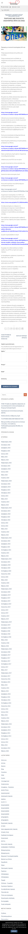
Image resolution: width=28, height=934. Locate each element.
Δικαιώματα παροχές (17, 14)
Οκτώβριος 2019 (5, 601)
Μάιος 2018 (4, 640)
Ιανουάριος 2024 (5, 484)
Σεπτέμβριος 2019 (6, 604)
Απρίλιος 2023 (5, 502)
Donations (4, 772)
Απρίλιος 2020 (5, 583)
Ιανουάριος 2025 (5, 465)
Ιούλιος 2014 (4, 709)
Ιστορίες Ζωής (5, 832)
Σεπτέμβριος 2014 (6, 703)
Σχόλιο (3, 351)
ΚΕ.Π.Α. (3, 841)
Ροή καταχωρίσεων (6, 916)
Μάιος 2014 (4, 715)
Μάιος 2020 (4, 580)
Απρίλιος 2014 (5, 718)
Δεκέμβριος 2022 (5, 514)
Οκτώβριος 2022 (5, 520)
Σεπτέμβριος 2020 (6, 571)
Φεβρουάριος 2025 (6, 462)
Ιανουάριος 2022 (5, 541)
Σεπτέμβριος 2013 (6, 736)
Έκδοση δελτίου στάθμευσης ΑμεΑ (10, 415)
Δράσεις (3, 799)
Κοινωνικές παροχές (17, 15)
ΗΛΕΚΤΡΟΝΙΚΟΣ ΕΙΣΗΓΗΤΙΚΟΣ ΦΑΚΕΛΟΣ (6, 336)
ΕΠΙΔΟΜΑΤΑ (8, 15)
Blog (2, 769)
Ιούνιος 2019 (4, 613)
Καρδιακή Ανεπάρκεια (7, 835)
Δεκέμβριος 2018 (5, 628)
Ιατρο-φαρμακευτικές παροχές (9, 829)
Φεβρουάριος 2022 (6, 538)
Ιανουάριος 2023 (5, 511)
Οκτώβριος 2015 (5, 682)
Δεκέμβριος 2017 (5, 655)
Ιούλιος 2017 (4, 667)
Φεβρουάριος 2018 (6, 649)
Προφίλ (3, 880)
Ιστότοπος (4, 378)
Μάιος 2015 (4, 685)
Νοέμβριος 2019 (5, 598)
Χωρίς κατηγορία (5, 904)
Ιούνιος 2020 (4, 577)
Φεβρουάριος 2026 (6, 441)
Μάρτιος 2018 (5, 646)
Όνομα (3, 364)
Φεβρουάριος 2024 (6, 481)
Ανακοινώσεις (8, 14)
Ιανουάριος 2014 (5, 727)
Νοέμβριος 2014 (5, 697)
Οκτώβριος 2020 (5, 568)
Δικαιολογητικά (5, 793)
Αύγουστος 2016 (5, 679)
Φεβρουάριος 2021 (6, 559)
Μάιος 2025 (4, 456)
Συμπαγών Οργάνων (7, 886)
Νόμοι (3, 865)
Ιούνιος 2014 (4, 712)
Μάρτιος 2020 (5, 586)
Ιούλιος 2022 (4, 523)
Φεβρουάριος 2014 (6, 724)
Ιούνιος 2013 (4, 739)
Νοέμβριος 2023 (5, 490)
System (3, 778)
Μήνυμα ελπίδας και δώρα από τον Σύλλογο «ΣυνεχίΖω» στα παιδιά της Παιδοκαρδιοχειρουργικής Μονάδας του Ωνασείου (13, 425)
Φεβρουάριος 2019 (6, 622)
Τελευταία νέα (4, 892)
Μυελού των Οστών (6, 859)
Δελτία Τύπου (5, 790)
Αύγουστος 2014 (5, 706)
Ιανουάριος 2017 (5, 676)
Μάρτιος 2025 (5, 460)
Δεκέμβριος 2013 (5, 730)
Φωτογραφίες (5, 901)
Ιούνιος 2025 (4, 454)
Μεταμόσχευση (5, 853)
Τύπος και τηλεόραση (7, 895)
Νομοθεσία (4, 862)
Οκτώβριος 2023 (5, 492)
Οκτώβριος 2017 (5, 661)
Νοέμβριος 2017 (5, 658)
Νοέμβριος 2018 (5, 631)
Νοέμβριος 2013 (5, 733)
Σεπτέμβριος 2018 (6, 637)
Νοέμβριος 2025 (5, 450)
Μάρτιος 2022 (5, 535)
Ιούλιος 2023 (4, 496)
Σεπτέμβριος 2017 (6, 664)
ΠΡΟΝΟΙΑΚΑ (5, 874)
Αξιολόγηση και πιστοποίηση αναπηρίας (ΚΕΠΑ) (12, 412)
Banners (3, 766)
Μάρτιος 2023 (5, 505)
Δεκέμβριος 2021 (5, 544)
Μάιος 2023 (4, 499)
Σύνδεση (3, 913)
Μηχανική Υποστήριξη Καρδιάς (9, 856)
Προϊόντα (3, 871)
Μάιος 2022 (4, 529)
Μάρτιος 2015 (5, 691)
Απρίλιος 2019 (5, 616)
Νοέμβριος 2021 (5, 547)
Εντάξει (14, 931)
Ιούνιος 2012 (4, 742)
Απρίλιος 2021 (5, 553)
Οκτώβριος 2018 (5, 634)
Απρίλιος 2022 (5, 532)
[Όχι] (26, 927)
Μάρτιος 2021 (5, 556)
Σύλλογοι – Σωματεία (7, 883)
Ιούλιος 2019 (4, 610)
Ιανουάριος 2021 (5, 562)
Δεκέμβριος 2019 (5, 595)
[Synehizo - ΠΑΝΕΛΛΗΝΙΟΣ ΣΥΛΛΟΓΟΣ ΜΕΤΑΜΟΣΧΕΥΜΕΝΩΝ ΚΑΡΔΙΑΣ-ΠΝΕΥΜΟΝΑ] (14, 2)
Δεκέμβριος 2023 (5, 486)
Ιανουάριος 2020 (5, 592)
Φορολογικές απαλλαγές (8, 898)
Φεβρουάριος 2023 (6, 507)
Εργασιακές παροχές (7, 823)
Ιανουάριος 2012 (5, 748)
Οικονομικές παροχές (14, 16)
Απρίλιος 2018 (5, 643)
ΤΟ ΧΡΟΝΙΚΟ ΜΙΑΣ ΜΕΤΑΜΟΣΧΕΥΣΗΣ (12, 419)
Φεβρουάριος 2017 (6, 673)
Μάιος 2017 (4, 670)
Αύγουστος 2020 (5, 574)
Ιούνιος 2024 (4, 471)
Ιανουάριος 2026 (5, 444)
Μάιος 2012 (4, 745)
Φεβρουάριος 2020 (6, 589)
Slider (2, 775)
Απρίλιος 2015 (5, 688)
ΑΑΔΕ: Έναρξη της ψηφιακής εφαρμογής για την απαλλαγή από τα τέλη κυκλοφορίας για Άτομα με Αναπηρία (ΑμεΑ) (13, 405)
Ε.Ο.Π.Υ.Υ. (4, 802)
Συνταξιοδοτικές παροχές (8, 889)
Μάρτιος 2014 (5, 721)
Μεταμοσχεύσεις (5, 850)
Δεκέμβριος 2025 (5, 447)
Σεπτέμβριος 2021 (6, 550)
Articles (3, 763)
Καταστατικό (4, 838)
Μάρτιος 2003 (5, 751)
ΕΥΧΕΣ (3, 826)
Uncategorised (5, 781)
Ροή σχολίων (4, 919)
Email (3, 371)
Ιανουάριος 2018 (5, 652)
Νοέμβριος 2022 (5, 517)
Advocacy (4, 760)
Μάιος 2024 (4, 475)
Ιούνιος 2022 (4, 526)
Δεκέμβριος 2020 (5, 565)
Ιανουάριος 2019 (5, 625)
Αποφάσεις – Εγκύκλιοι (7, 787)
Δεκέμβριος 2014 (5, 694)
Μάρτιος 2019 (5, 619)
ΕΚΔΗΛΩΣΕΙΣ (5, 805)
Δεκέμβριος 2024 (5, 469)
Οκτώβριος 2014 (5, 700)
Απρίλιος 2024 (5, 477)
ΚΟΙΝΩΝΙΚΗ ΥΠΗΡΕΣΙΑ (8, 847)
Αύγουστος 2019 (5, 607)
